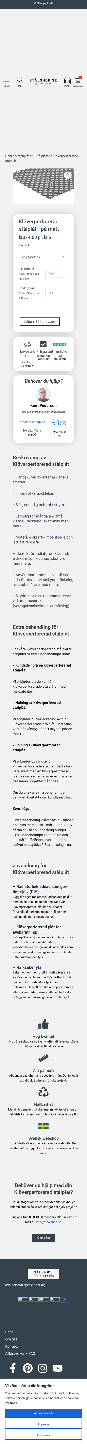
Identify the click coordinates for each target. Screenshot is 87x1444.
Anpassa (44, 1424)
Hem (8, 156)
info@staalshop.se (48, 1222)
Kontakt (11, 1346)
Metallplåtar (24, 156)
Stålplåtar (42, 156)
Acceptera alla (43, 1413)
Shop (9, 1332)
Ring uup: (59, 421)
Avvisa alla (43, 1435)
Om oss (11, 1339)
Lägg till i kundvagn (39, 321)
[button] (6, 79)
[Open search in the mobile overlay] (19, 80)
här (68, 797)
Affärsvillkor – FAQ (20, 1353)
